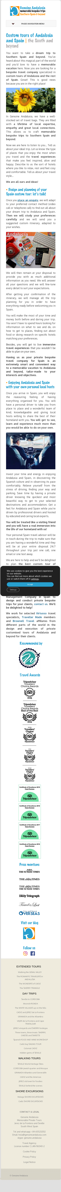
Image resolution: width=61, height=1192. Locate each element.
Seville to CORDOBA (30, 999)
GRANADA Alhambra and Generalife (30, 1072)
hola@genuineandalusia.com (32, 1134)
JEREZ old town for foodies (30, 1081)
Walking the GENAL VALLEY (30, 972)
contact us (41, 604)
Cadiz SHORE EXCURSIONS (31, 1101)
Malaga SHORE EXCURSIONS (30, 1097)
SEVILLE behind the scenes (30, 1085)
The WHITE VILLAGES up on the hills (30, 1008)
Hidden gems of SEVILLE (30, 1053)
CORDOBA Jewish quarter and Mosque (30, 1068)
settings (35, 579)
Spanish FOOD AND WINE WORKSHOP (30, 1039)
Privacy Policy (29, 1157)
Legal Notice (29, 1162)
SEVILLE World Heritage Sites (30, 1064)
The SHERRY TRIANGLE (30, 988)
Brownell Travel (23, 621)
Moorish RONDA (30, 1003)
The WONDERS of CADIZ (30, 983)
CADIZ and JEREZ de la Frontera (30, 1012)
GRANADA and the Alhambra (30, 1016)
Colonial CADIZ (30, 1048)
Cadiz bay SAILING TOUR (30, 1044)
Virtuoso (41, 613)
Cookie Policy (29, 1151)
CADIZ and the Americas (30, 1077)
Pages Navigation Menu (32, 24)
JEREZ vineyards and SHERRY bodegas (30, 1028)
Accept (30, 584)
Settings (13, 590)
